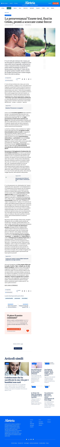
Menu (3, 8)
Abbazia (52, 8)
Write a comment (18, 348)
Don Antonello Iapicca (19, 25)
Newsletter (41, 421)
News (20, 8)
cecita (47, 387)
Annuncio (40, 425)
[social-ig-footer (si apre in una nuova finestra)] (33, 439)
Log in (22, 343)
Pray (8, 8)
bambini (33, 386)
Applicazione (41, 423)
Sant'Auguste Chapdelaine (34, 5)
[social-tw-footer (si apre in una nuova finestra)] (31, 439)
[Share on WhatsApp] (30, 79)
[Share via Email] (28, 79)
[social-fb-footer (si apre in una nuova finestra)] (28, 439)
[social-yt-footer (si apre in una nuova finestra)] (26, 439)
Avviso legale (26, 443)
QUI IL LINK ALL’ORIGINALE (11, 285)
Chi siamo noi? (20, 443)
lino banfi (47, 363)
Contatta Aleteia (42, 443)
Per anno (49, 421)
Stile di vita (25, 8)
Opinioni (15, 8)
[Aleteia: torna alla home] (30, 2)
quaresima (34, 363)
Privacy (47, 443)
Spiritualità (32, 8)
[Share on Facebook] (22, 79)
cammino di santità (9, 298)
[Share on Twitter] (26, 79)
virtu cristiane (24, 298)
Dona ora (55, 3)
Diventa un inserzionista (34, 443)
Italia (48, 8)
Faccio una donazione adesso (13, 329)
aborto (7, 363)
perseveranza (17, 298)
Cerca (16, 3)
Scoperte (38, 8)
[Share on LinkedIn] (24, 79)
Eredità (43, 8)
